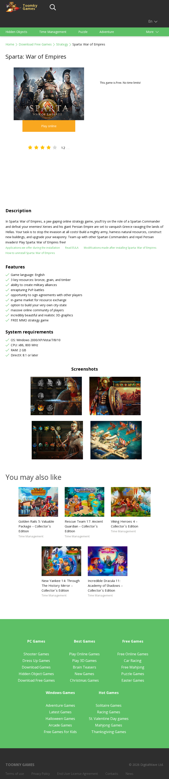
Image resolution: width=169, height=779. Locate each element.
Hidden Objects (16, 32)
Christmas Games (84, 680)
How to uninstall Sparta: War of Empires (30, 253)
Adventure (106, 32)
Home (10, 44)
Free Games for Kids (60, 731)
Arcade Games (60, 725)
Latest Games (60, 712)
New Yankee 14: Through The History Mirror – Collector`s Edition (61, 585)
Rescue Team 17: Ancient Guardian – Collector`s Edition (84, 526)
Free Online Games (132, 654)
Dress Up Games (36, 660)
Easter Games (132, 680)
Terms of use (15, 774)
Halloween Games (60, 718)
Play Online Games (84, 654)
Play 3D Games (84, 660)
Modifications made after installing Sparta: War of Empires (120, 248)
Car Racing (132, 660)
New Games (84, 673)
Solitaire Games (108, 705)
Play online (49, 126)
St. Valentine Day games (109, 718)
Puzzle (83, 32)
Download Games (36, 667)
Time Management (52, 32)
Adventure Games (60, 705)
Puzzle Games (132, 673)
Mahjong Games (108, 725)
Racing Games (108, 712)
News (129, 774)
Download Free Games (35, 44)
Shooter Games (36, 654)
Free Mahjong (132, 667)
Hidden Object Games (36, 673)
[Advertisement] (84, 174)
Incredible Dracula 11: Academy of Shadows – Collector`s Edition (105, 585)
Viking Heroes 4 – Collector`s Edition (124, 523)
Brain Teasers (84, 667)
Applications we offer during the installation (33, 248)
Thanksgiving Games (108, 731)
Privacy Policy (40, 774)
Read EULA (72, 248)
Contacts (111, 774)
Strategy (62, 44)
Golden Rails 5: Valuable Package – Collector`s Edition (36, 526)
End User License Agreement (77, 774)
